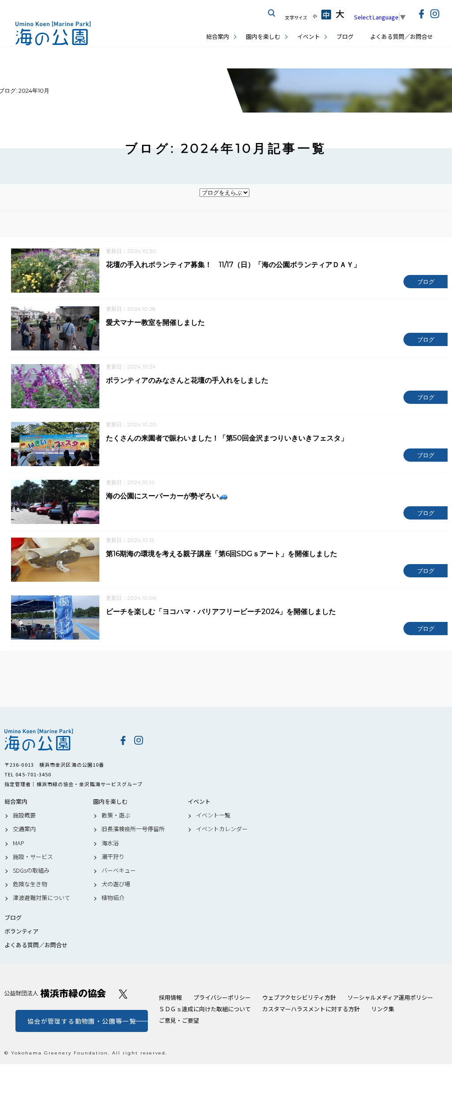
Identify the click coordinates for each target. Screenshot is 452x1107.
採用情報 (170, 997)
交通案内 (24, 829)
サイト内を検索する (272, 13)
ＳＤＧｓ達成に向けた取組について (205, 1009)
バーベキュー (119, 870)
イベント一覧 (213, 815)
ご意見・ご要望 (179, 1020)
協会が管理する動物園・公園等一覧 (81, 1021)
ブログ (345, 36)
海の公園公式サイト (52, 33)
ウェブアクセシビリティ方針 (299, 997)
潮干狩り (113, 857)
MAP (18, 843)
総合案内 (217, 36)
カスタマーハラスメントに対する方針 (311, 1009)
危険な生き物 (30, 884)
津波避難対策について (41, 898)
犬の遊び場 (116, 884)
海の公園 (55, 740)
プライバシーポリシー (222, 997)
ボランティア (21, 931)
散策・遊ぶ (116, 815)
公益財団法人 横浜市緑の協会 (55, 993)
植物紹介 (113, 898)
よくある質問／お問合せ (401, 36)
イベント (308, 36)
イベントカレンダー (222, 829)
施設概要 (24, 815)
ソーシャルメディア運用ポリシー (390, 997)
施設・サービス (33, 857)
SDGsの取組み (31, 870)
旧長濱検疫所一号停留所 (133, 829)
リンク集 (382, 1009)
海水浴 (110, 843)
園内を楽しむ (263, 36)
